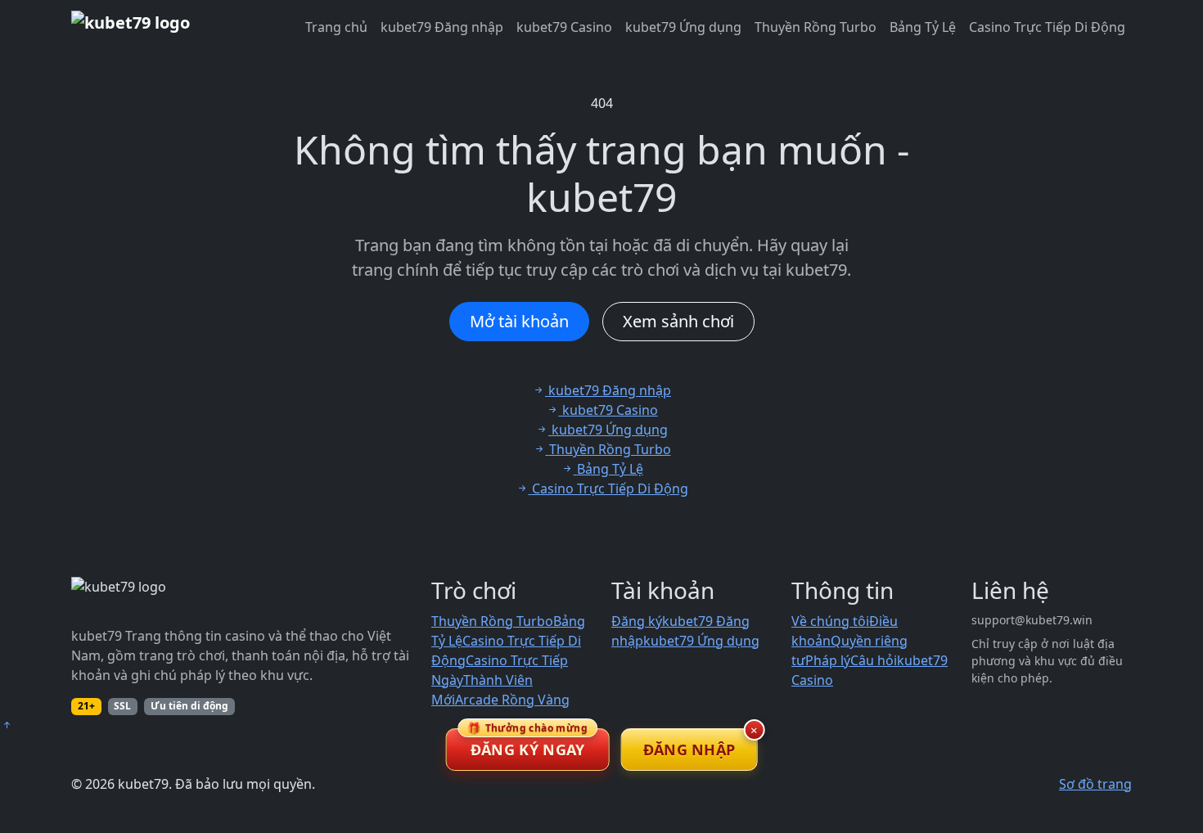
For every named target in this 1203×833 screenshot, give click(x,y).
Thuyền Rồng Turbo (815, 27)
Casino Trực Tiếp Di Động (1047, 27)
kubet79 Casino (564, 27)
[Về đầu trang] (6, 725)
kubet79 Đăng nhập (442, 27)
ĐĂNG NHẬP (689, 749)
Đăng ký (636, 621)
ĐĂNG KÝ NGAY (527, 743)
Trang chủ (336, 27)
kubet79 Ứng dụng (683, 27)
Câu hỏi (873, 660)
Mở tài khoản (519, 321)
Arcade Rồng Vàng (512, 700)
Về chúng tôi (830, 621)
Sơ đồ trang (1095, 784)
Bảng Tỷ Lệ (923, 27)
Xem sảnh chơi (678, 321)
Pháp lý (827, 660)
